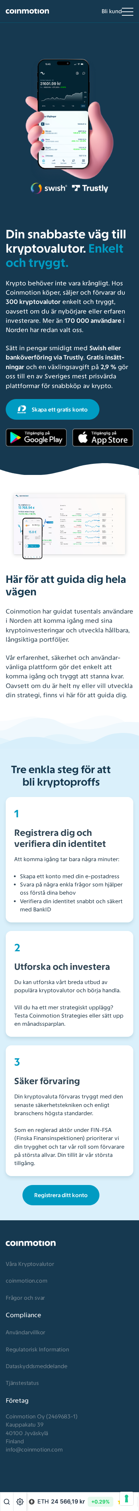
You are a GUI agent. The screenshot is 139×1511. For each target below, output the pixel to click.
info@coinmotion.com (34, 1449)
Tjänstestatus (22, 1383)
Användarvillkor (25, 1332)
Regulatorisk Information (37, 1349)
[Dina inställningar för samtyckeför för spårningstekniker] (126, 1498)
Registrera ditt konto (60, 1195)
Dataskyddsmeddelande (36, 1366)
